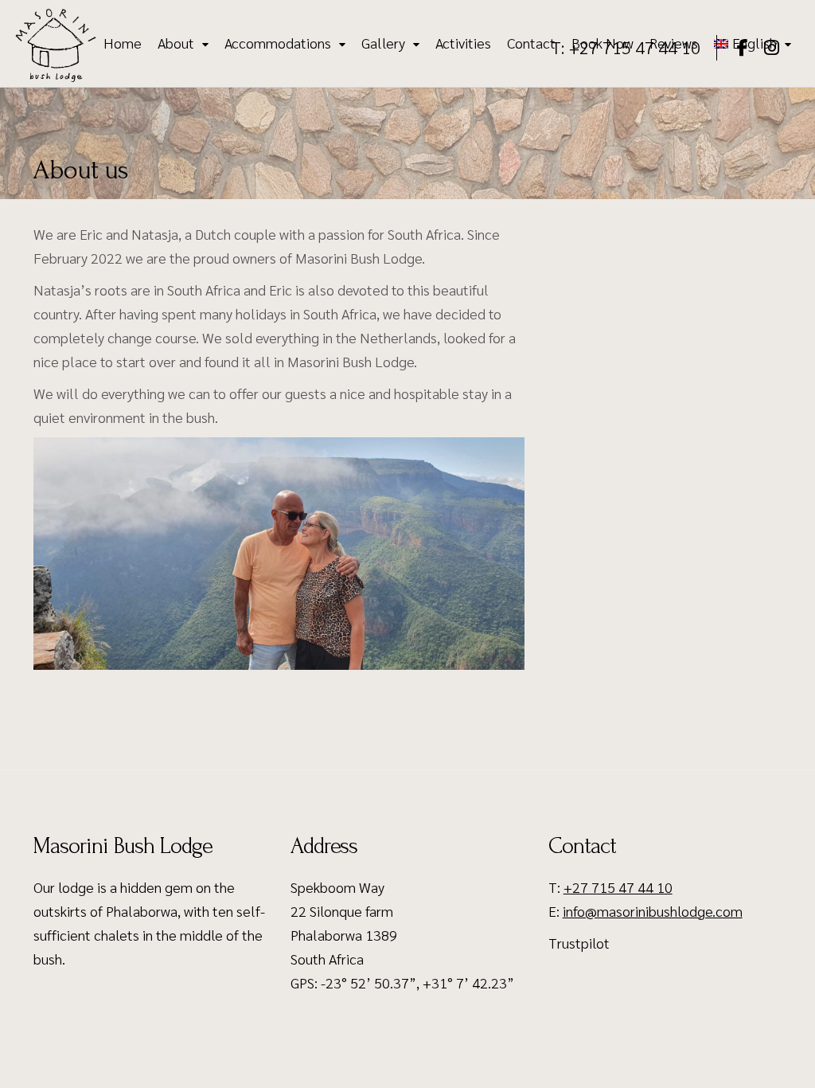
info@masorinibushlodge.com (653, 911)
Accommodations (277, 43)
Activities (463, 43)
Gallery (383, 43)
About (176, 43)
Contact (531, 43)
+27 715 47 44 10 (618, 887)
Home (122, 43)
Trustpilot (579, 942)
